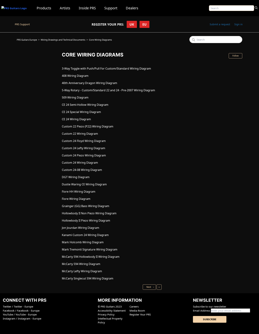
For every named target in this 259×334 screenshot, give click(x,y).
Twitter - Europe (23, 306)
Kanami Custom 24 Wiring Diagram (85, 235)
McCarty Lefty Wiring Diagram (82, 271)
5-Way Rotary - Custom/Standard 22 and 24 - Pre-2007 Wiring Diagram (108, 90)
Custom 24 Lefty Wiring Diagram (83, 148)
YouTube (8, 314)
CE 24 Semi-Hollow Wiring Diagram (85, 105)
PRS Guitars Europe (27, 39)
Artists (65, 8)
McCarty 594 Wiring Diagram (81, 264)
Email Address (201, 310)
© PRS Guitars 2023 (110, 306)
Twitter (7, 306)
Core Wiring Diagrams (100, 39)
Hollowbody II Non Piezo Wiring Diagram (89, 213)
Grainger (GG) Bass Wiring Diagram (85, 206)
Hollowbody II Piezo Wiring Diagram (86, 220)
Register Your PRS (140, 314)
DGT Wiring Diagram (76, 177)
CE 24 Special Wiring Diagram (81, 112)
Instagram (9, 318)
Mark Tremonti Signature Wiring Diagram (89, 249)
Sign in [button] (238, 24)
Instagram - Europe (29, 318)
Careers (134, 306)
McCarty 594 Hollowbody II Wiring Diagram (90, 257)
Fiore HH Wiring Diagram (78, 191)
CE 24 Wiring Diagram (76, 119)
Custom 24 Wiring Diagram (80, 163)
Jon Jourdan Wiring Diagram (80, 228)
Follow (235, 55)
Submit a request (220, 24)
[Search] (256, 7)
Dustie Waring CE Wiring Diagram (84, 184)
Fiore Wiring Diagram (76, 199)
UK (132, 24)
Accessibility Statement (112, 310)
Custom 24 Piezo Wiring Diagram (84, 155)
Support (110, 8)
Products (44, 8)
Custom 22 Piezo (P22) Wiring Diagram (87, 126)
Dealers (132, 8)
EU (144, 24)
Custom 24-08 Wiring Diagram (82, 170)
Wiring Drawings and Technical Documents (63, 39)
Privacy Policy (106, 314)
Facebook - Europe (28, 310)
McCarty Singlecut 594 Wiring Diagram (87, 278)
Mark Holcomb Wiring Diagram (83, 242)
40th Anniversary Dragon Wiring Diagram (89, 83)
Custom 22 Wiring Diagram (80, 134)
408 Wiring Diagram (75, 76)
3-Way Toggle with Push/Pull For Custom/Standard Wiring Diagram (106, 68)
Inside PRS (87, 8)
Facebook (9, 310)
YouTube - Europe (26, 314)
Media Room (137, 310)
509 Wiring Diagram (75, 97)
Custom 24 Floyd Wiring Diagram (84, 141)
